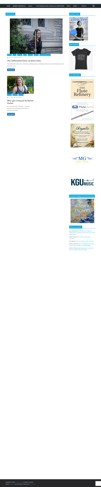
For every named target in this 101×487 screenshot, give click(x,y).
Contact (83, 6)
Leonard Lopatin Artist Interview (85, 241)
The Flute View (19, 57)
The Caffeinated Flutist (45, 54)
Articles (9, 54)
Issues (30, 6)
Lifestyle (36, 54)
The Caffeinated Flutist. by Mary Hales (24, 60)
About (68, 6)
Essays (14, 54)
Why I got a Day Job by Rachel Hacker (20, 101)
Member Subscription (19, 6)
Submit (75, 6)
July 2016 (21, 94)
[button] (33, 6)
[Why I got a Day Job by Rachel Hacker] (20, 85)
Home (8, 6)
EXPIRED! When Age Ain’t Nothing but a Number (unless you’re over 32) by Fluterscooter (82, 232)
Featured (20, 54)
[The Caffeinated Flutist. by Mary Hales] (36, 36)
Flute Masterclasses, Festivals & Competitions (50, 6)
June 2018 (30, 54)
